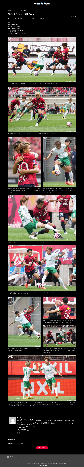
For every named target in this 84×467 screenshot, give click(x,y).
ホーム (19, 463)
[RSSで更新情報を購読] (19, 433)
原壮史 (19, 417)
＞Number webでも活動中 (23, 430)
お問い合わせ (55, 463)
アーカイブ (29, 463)
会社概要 (37, 463)
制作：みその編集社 (62, 463)
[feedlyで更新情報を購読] (17, 433)
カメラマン (23, 463)
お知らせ (33, 463)
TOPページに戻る (42, 447)
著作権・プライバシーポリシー (46, 463)
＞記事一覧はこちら (21, 429)
